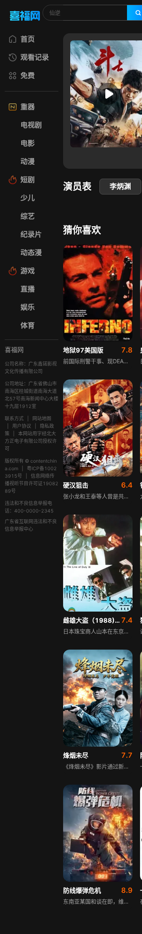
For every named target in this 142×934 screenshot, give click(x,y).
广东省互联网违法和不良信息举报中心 (31, 525)
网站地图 (41, 418)
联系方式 (14, 418)
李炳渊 (120, 186)
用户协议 (21, 426)
